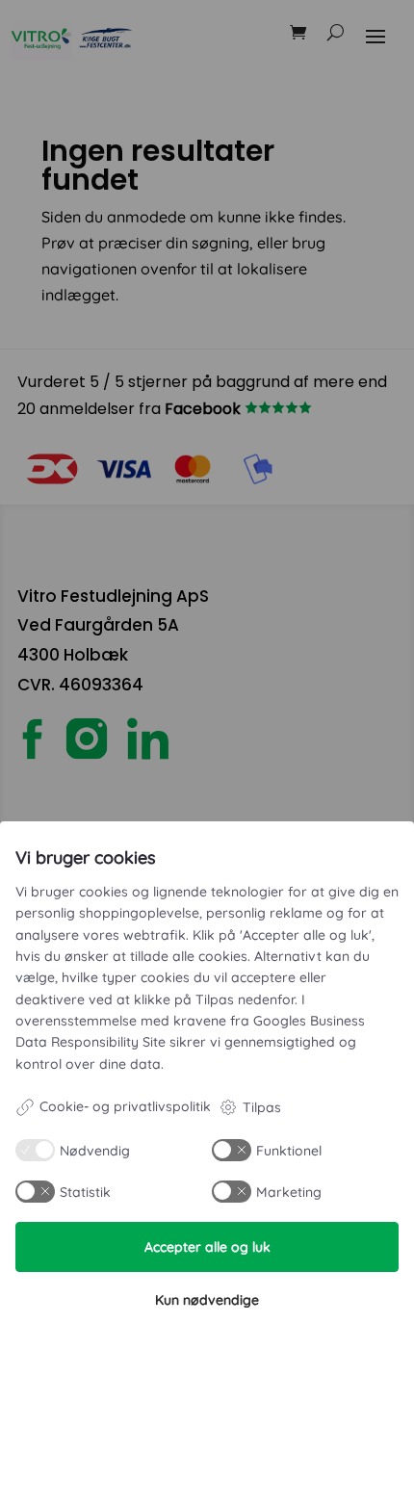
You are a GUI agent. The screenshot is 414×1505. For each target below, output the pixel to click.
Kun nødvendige (207, 1300)
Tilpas (262, 1107)
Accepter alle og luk (207, 1247)
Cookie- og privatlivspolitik (125, 1106)
